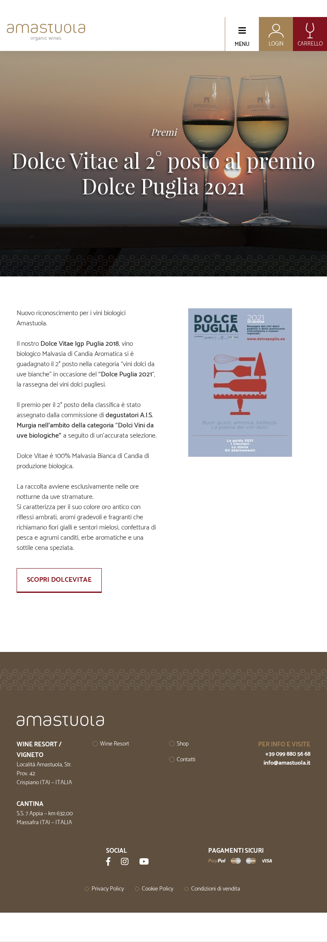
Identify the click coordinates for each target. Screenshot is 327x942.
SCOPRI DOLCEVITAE (59, 580)
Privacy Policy (108, 889)
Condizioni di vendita (215, 889)
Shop (183, 744)
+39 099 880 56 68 (287, 754)
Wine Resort (114, 744)
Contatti (186, 760)
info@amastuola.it (287, 763)
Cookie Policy (157, 889)
